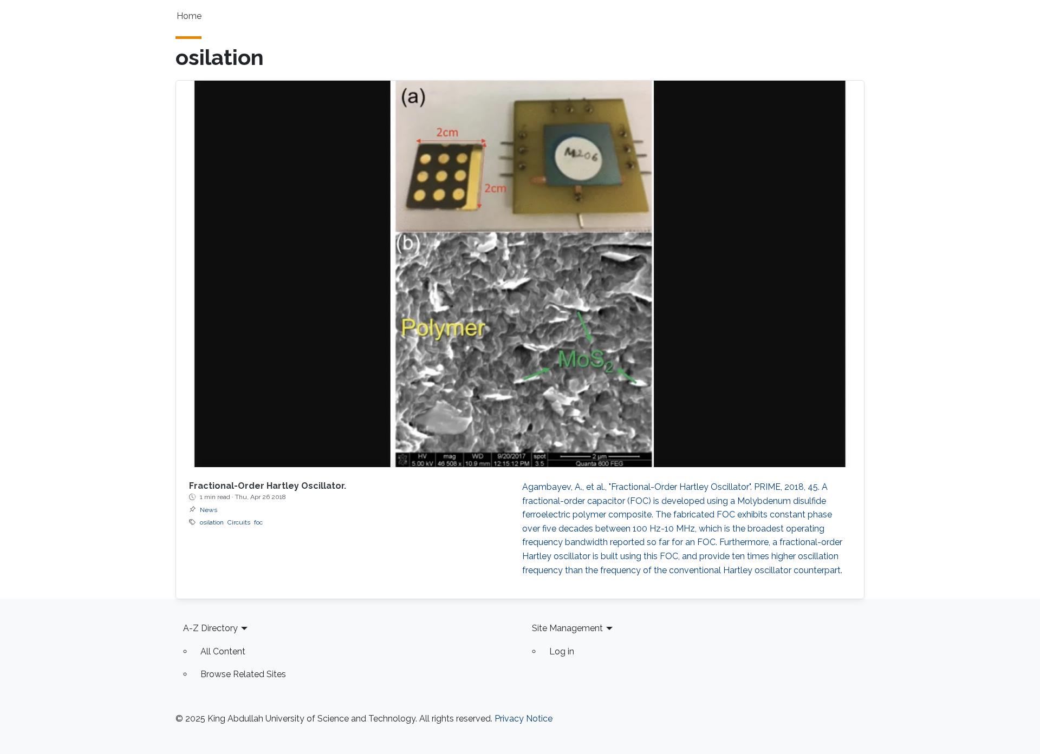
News (208, 510)
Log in (561, 651)
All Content (222, 651)
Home (189, 16)
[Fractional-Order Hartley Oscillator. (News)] (520, 274)
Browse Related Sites (243, 674)
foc (258, 522)
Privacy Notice (523, 718)
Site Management (567, 628)
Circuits (238, 522)
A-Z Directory (210, 628)
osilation (212, 522)
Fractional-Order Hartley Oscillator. (267, 486)
